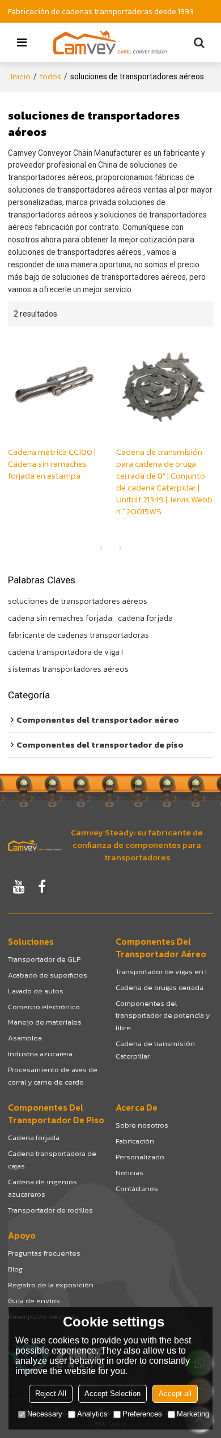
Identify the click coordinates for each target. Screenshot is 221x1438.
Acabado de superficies (47, 975)
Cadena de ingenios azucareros (42, 1188)
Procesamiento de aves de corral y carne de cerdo (52, 1075)
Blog (15, 1269)
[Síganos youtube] (19, 886)
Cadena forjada (34, 1137)
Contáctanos (137, 1188)
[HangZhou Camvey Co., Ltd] (110, 42)
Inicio (21, 77)
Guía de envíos (34, 1300)
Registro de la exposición (51, 1284)
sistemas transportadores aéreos (68, 669)
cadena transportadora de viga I (65, 652)
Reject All (50, 1393)
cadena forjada (145, 618)
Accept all (175, 1393)
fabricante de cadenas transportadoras (78, 635)
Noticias (129, 1172)
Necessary (44, 1414)
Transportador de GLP (44, 959)
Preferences (142, 1414)
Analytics (92, 1414)
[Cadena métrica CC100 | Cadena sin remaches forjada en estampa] (56, 386)
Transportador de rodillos (50, 1210)
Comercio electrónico (44, 1006)
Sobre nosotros (142, 1125)
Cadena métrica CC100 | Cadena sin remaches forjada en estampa (52, 464)
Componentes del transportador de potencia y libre (163, 1016)
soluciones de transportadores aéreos (77, 601)
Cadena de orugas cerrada (159, 987)
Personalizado (140, 1156)
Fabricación (135, 1141)
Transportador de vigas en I (161, 971)
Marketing (193, 1414)
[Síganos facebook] (42, 886)
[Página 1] (100, 548)
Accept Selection (112, 1393)
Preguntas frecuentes (44, 1253)
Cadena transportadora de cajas (52, 1159)
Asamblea (25, 1037)
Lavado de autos (35, 990)
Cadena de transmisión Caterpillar (155, 1049)
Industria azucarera (40, 1053)
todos (50, 77)
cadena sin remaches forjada (60, 618)
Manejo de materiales (45, 1022)
